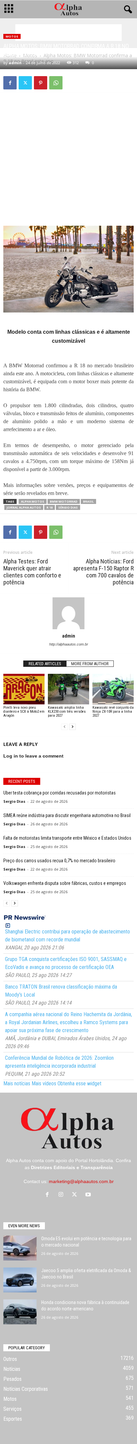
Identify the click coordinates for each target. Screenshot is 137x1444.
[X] (25, 82)
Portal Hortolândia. (94, 1160)
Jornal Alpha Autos (24, 507)
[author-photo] (68, 613)
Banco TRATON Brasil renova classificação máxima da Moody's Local (61, 991)
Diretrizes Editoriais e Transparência (72, 1167)
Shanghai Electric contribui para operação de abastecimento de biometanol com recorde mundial (67, 935)
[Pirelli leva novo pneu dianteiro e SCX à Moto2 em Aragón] (24, 689)
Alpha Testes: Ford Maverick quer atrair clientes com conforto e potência (32, 572)
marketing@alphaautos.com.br (81, 1181)
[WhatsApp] (56, 82)
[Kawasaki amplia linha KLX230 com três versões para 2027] (68, 689)
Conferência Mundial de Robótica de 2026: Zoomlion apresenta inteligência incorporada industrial (59, 1062)
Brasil (88, 501)
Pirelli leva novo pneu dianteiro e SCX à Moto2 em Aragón (24, 711)
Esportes (12, 1419)
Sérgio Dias (68, 507)
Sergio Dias (14, 801)
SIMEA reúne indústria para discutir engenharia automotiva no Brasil (67, 815)
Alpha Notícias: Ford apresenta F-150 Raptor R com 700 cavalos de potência (103, 572)
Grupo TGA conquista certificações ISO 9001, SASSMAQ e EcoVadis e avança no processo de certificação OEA (66, 963)
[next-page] (72, 726)
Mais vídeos (44, 1083)
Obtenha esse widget (79, 1083)
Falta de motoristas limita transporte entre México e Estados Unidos (67, 838)
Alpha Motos (32, 501)
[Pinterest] (40, 82)
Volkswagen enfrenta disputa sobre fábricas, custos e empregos (64, 883)
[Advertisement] (68, 32)
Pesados (12, 1379)
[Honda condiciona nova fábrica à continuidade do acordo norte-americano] (20, 1311)
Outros (10, 1359)
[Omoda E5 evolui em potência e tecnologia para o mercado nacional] (20, 1248)
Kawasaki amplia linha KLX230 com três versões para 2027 (67, 711)
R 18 (50, 507)
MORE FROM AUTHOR (90, 663)
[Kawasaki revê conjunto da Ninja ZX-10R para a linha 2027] (113, 689)
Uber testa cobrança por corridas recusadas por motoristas (59, 792)
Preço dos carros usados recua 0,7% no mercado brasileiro (59, 860)
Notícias (11, 1369)
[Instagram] (62, 1195)
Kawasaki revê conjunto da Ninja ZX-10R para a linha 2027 (113, 711)
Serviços (12, 1409)
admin (15, 62)
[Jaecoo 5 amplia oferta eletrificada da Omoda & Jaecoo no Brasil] (20, 1279)
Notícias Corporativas (25, 1389)
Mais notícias (16, 1083)
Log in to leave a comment (33, 756)
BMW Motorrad (63, 501)
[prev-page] (64, 726)
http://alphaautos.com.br (68, 644)
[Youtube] (89, 1195)
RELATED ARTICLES (45, 663)
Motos (12, 36)
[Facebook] (10, 82)
